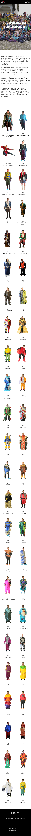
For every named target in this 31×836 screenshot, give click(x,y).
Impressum (12, 828)
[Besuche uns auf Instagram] (15, 813)
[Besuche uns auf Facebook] (12, 813)
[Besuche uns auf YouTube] (18, 813)
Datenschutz (12, 830)
